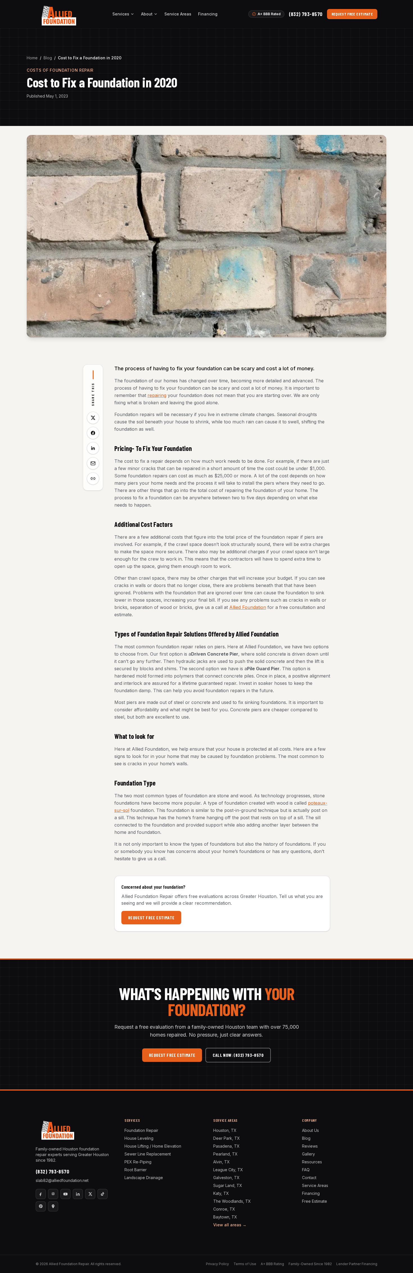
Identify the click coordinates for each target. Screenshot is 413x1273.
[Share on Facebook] (93, 433)
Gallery (308, 1154)
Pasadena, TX (226, 1146)
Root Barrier (135, 1169)
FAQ (306, 1169)
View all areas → (229, 1224)
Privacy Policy (217, 1264)
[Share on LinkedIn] (93, 448)
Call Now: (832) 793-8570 (238, 1055)
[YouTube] (65, 1194)
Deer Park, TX (226, 1138)
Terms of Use (244, 1264)
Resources (312, 1161)
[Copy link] (93, 478)
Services (120, 14)
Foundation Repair (141, 1130)
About (147, 14)
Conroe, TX (224, 1209)
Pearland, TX (225, 1154)
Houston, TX (225, 1130)
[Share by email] (93, 463)
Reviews (310, 1146)
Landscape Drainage (143, 1177)
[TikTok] (102, 1194)
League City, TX (228, 1169)
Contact (309, 1177)
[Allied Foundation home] (58, 14)
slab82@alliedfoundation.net (62, 1180)
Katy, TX (221, 1193)
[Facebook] (41, 1194)
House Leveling (138, 1138)
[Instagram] (53, 1194)
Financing (207, 14)
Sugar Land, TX (227, 1185)
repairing (157, 395)
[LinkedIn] (78, 1194)
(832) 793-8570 (305, 14)
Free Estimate (314, 1201)
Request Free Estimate (352, 14)
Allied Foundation (247, 607)
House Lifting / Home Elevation (152, 1146)
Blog (48, 57)
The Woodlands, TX (232, 1201)
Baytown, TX (225, 1217)
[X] (90, 1194)
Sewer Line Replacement (147, 1154)
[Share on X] (93, 418)
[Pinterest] (41, 1206)
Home (32, 57)
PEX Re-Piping (137, 1161)
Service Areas (177, 14)
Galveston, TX (226, 1177)
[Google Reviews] (53, 1206)
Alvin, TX (221, 1161)
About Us (310, 1130)
